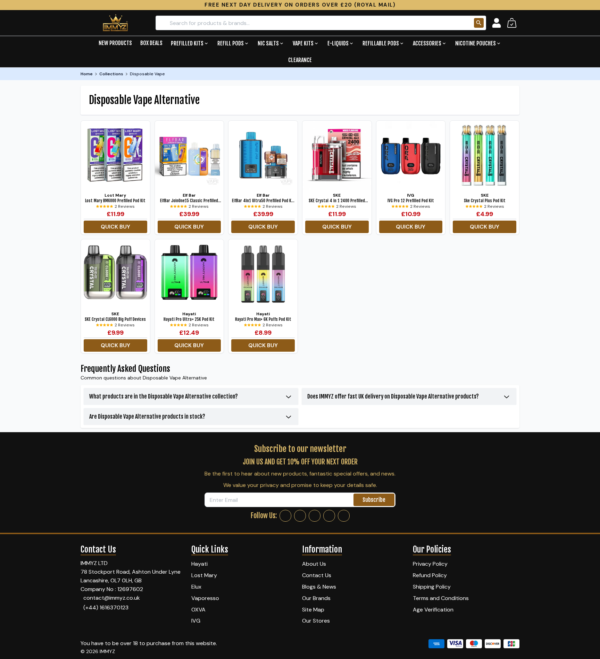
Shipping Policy (432, 586)
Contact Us (316, 575)
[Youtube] (344, 516)
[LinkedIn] (329, 516)
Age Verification (433, 609)
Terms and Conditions (441, 598)
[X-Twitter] (314, 516)
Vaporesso (205, 598)
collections (111, 74)
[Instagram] (300, 516)
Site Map (313, 609)
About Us (314, 563)
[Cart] (512, 23)
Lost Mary (204, 575)
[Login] (496, 23)
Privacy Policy (430, 563)
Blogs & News (319, 586)
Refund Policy (430, 575)
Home (87, 74)
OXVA (198, 609)
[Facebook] (285, 516)
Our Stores (316, 620)
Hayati (199, 563)
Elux (196, 586)
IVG (195, 620)
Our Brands (316, 598)
